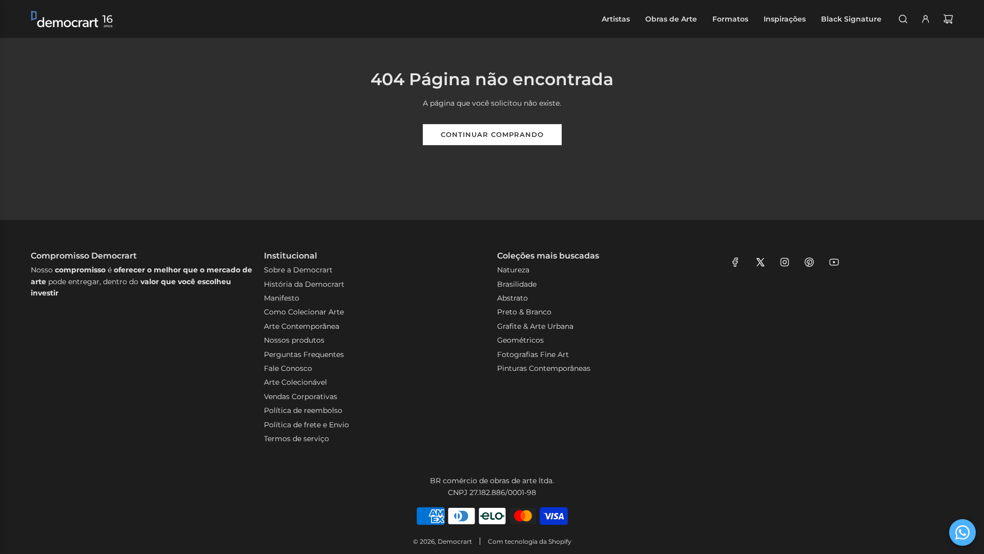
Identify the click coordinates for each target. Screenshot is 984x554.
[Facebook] (735, 262)
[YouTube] (834, 262)
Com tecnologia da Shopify (529, 541)
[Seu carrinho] (948, 19)
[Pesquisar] (903, 19)
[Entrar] (925, 19)
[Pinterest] (809, 262)
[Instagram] (784, 262)
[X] (760, 262)
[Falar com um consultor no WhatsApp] (962, 532)
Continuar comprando (492, 134)
